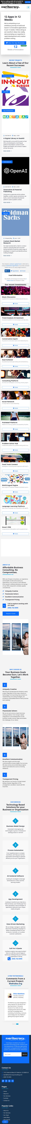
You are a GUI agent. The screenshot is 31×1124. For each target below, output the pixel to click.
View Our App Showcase (16, 43)
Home (5, 1091)
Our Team (6, 1115)
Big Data (5, 213)
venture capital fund (15, 264)
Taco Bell (5, 92)
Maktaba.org (15, 983)
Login (5, 1122)
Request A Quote (10, 613)
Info (8, 271)
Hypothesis (16, 271)
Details (16, 303)
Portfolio (5, 1098)
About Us (6, 1093)
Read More (6, 151)
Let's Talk (28, 2)
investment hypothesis (12, 265)
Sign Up (24, 1054)
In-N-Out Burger (7, 76)
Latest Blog (6, 1117)
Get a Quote (6, 1119)
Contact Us (6, 1100)
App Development (8, 110)
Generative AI (7, 162)
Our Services (6, 1096)
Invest (23, 271)
